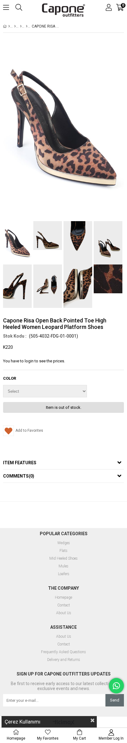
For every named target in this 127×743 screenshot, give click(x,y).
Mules (63, 566)
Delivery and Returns (63, 660)
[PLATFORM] (26, 26)
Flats (63, 551)
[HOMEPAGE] (9, 26)
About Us (63, 613)
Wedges (63, 543)
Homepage (63, 598)
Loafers (63, 574)
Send (114, 700)
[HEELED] (21, 26)
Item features (19, 462)
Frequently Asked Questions (63, 652)
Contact (63, 605)
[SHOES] (15, 26)
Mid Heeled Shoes (63, 559)
